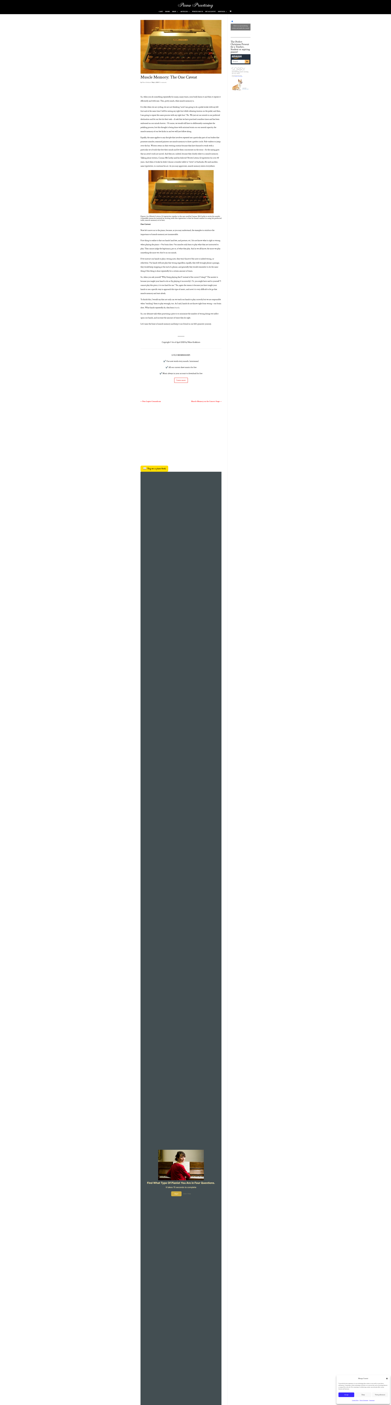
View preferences (380, 1395)
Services (221, 12)
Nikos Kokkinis (146, 82)
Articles (184, 12)
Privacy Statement (364, 1400)
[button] (387, 1379)
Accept (346, 1395)
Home (167, 12)
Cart (161, 12)
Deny (363, 1395)
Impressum (372, 1400)
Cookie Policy (355, 1400)
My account (210, 12)
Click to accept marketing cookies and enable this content (240, 27)
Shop (174, 12)
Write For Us (197, 12)
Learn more (181, 380)
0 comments (163, 82)
